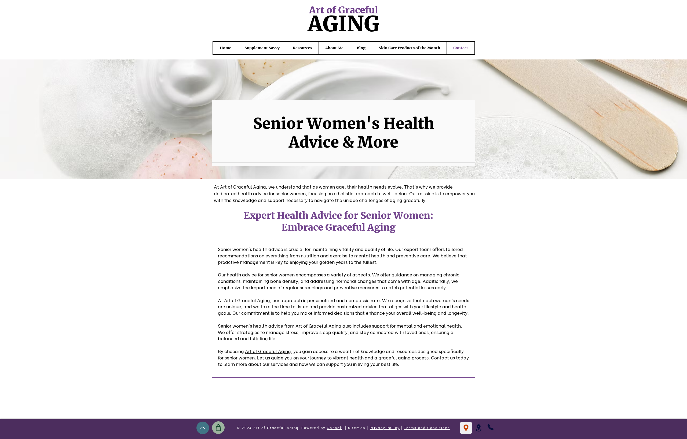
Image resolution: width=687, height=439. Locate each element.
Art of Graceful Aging (268, 351)
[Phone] (490, 427)
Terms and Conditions (427, 427)
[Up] (202, 428)
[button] (478, 428)
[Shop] (218, 427)
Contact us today (450, 357)
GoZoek (334, 427)
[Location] (466, 428)
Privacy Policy (385, 427)
